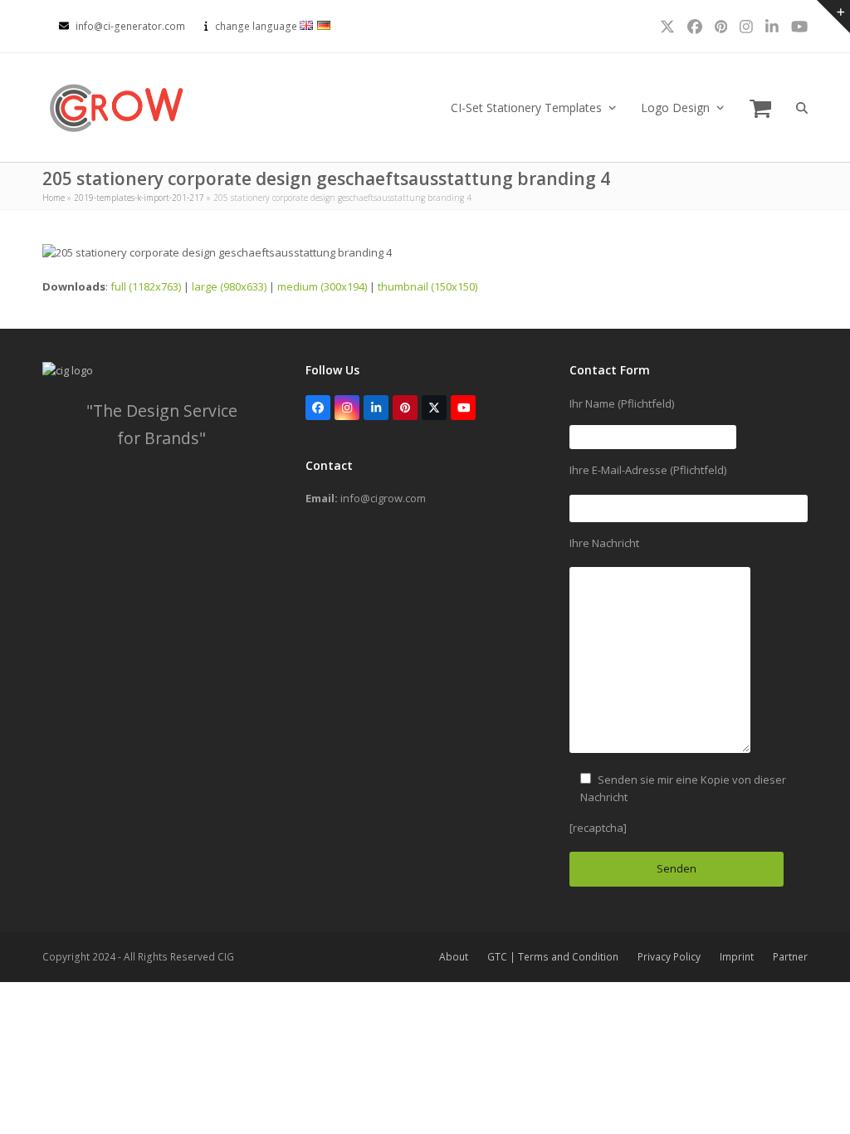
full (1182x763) (145, 286)
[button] (760, 107)
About (453, 957)
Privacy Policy (669, 957)
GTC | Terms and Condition (552, 957)
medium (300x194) (322, 286)
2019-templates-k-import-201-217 (139, 197)
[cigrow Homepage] (67, 370)
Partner (790, 957)
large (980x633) (229, 286)
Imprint (737, 957)
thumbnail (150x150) (427, 286)
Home (53, 197)
